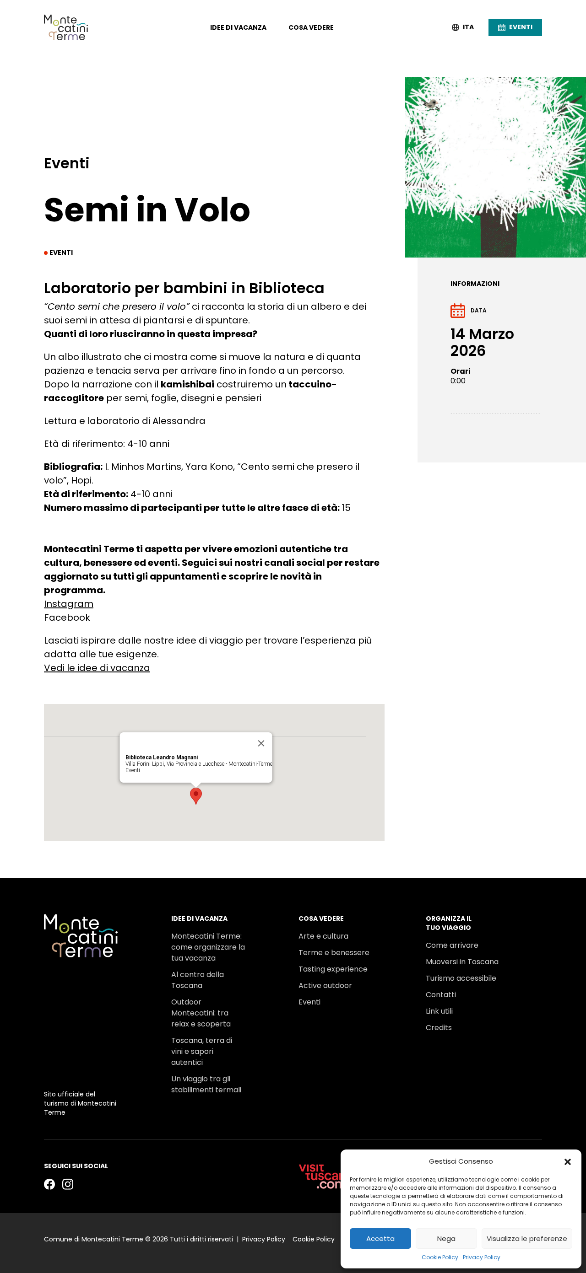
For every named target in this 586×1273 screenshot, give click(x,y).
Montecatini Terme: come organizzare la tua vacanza (208, 947)
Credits (439, 1027)
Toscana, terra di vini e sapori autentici (201, 1051)
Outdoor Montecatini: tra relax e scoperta (201, 1013)
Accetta (380, 1238)
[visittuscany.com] (325, 1176)
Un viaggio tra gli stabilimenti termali (206, 1084)
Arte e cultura (323, 936)
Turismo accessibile (461, 978)
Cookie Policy (440, 1257)
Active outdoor (325, 985)
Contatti (441, 994)
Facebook (67, 617)
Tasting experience (333, 969)
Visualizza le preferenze (527, 1238)
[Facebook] (49, 1184)
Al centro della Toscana (197, 980)
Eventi (132, 770)
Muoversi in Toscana (462, 961)
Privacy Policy (481, 1257)
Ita (468, 27)
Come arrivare (452, 945)
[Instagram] (67, 1184)
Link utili (439, 1011)
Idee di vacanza (238, 27)
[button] (567, 1161)
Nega (446, 1238)
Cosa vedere (311, 27)
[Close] (261, 743)
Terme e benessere (333, 952)
